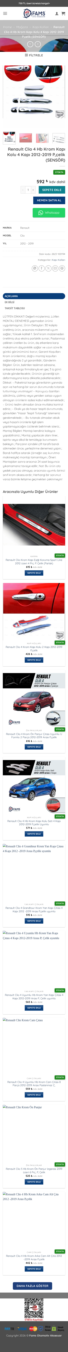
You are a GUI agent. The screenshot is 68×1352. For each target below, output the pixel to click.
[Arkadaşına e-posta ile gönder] (55, 268)
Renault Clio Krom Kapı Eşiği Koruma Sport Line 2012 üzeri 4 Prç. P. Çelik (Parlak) (34, 561)
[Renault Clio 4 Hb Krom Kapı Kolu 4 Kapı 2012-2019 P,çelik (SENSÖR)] (34, 96)
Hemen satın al (49, 200)
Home (7, 27)
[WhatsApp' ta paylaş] (35, 268)
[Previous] (8, 96)
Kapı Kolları (41, 27)
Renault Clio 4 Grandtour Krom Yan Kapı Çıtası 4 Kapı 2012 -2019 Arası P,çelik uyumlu (34, 909)
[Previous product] (38, 44)
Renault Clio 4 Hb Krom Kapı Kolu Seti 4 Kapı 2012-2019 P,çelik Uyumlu (34, 822)
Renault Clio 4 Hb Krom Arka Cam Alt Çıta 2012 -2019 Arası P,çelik (34, 1257)
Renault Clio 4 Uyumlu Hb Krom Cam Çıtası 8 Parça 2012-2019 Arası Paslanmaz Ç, (34, 1083)
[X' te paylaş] (48, 268)
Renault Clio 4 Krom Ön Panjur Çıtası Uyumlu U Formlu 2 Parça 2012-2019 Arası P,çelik (34, 735)
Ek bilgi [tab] (10, 302)
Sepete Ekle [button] (34, 573)
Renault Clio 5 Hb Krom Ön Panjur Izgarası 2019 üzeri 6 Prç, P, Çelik (34, 1170)
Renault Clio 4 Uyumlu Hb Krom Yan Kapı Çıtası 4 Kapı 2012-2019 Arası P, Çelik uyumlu (34, 996)
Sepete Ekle (51, 190)
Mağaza (22, 27)
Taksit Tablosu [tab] (15, 308)
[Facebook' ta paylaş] (42, 268)
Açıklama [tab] (11, 296)
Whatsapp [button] (52, 212)
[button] (5, 13)
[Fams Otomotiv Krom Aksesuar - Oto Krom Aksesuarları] (34, 13)
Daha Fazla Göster (32, 1286)
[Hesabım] (57, 13)
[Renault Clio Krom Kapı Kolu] (34, 1309)
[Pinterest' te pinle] (62, 268)
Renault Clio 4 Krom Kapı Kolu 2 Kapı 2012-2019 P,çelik (34, 648)
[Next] (59, 96)
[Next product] (30, 44)
